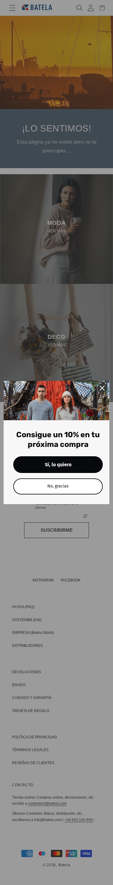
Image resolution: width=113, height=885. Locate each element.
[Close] (102, 388)
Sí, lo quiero (58, 464)
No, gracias (58, 486)
